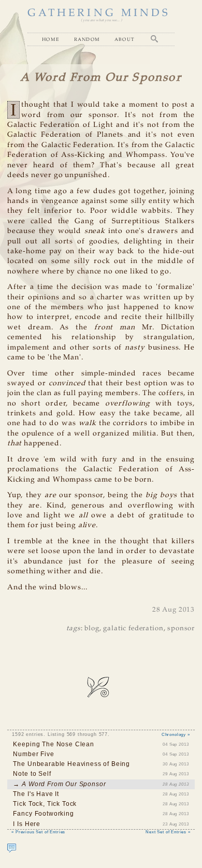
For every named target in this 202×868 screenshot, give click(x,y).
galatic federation (133, 628)
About (124, 39)
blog (91, 628)
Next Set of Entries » (168, 831)
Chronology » (176, 734)
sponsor (181, 628)
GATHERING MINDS (98, 13)
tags (73, 628)
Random (87, 39)
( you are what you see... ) (101, 20)
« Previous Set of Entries (38, 831)
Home (51, 39)
